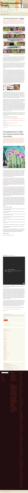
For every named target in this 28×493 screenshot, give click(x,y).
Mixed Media (12, 20)
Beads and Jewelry (6, 333)
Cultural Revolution (5, 140)
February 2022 (21, 398)
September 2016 (21, 466)
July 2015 (21, 481)
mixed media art (14, 397)
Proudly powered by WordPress (6, 491)
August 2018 (21, 440)
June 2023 (21, 387)
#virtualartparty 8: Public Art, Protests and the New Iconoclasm (13, 134)
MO (16, 397)
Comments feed (3, 379)
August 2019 (21, 431)
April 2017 (21, 458)
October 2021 (21, 403)
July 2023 (21, 386)
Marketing (9, 20)
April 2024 (21, 381)
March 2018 (21, 446)
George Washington (16, 140)
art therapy (15, 21)
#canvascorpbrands (12, 385)
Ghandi (19, 140)
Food (4, 340)
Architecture (5, 331)
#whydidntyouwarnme (5, 21)
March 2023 (21, 388)
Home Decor (5, 346)
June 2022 (21, 394)
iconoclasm (21, 140)
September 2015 (21, 479)
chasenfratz (5, 365)
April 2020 (21, 422)
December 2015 (21, 475)
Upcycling (21, 20)
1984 (8, 21)
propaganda (16, 23)
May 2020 (21, 421)
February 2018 (21, 447)
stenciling (21, 23)
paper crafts (13, 400)
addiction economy (11, 21)
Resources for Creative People (4, 11)
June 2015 (21, 482)
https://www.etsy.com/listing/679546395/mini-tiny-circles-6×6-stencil (16, 120)
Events (4, 338)
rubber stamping (14, 401)
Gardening (5, 341)
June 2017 (21, 456)
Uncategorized (5, 358)
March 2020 (21, 423)
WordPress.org (3, 380)
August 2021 (21, 405)
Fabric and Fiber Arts (6, 339)
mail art (16, 393)
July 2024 (21, 378)
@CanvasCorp (14, 388)
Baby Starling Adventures (9, 364)
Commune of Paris (13, 139)
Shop (9, 11)
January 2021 (21, 413)
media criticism (6, 23)
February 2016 (21, 473)
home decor (13, 393)
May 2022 (21, 395)
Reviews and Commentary (16, 20)
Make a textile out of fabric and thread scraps (12, 365)
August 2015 (21, 480)
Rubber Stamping (6, 356)
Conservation (5, 337)
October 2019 (21, 429)
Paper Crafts (5, 350)
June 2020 (21, 420)
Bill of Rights (6, 139)
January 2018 (21, 448)
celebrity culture (13, 22)
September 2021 (21, 404)
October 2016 (21, 465)
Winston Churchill (20, 142)
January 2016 (21, 474)
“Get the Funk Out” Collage (13, 19)
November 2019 (21, 428)
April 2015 (21, 483)
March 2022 (21, 397)
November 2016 (21, 464)
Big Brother (22, 21)
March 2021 (21, 411)
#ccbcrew (15, 385)
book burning (9, 139)
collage (19, 22)
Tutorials (5, 357)
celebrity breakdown (8, 22)
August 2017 (21, 454)
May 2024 (21, 380)
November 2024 (21, 377)
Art (7, 20)
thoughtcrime (7, 142)
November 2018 (21, 438)
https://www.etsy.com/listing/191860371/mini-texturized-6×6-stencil (15, 118)
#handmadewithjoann (13, 386)
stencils (23, 23)
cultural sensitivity (9, 140)
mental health (10, 23)
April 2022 (21, 396)
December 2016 (21, 463)
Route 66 (5, 355)
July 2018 (21, 441)
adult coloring (13, 389)
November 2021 (21, 402)
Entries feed (2, 378)
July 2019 (21, 432)
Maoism (23, 140)
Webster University (12, 142)
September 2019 (21, 430)
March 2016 (21, 472)
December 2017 (21, 449)
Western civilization (16, 142)
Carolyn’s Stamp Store (7, 324)
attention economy (18, 21)
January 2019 (21, 437)
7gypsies (12, 388)
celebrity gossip (16, 22)
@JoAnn (11, 389)
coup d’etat (22, 139)
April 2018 (21, 445)
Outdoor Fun (5, 349)
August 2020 (21, 419)
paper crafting (13, 398)
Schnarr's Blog (13, 402)
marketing (14, 394)
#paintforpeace (10, 180)
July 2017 (21, 455)
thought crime (4, 142)
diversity (12, 140)
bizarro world (4, 22)
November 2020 (21, 415)
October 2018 (21, 439)
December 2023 (21, 385)
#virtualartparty (9, 186)
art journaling (16, 389)
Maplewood (11, 394)
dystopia (21, 22)
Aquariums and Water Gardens (7, 330)
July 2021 (21, 406)
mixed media (13, 23)
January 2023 (21, 389)
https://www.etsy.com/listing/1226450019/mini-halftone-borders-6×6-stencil (12, 125)
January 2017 (21, 462)
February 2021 (21, 412)
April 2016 (21, 471)
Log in (2, 377)
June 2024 (21, 379)
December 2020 (21, 414)
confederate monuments (17, 139)
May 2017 (21, 457)
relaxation (19, 23)
